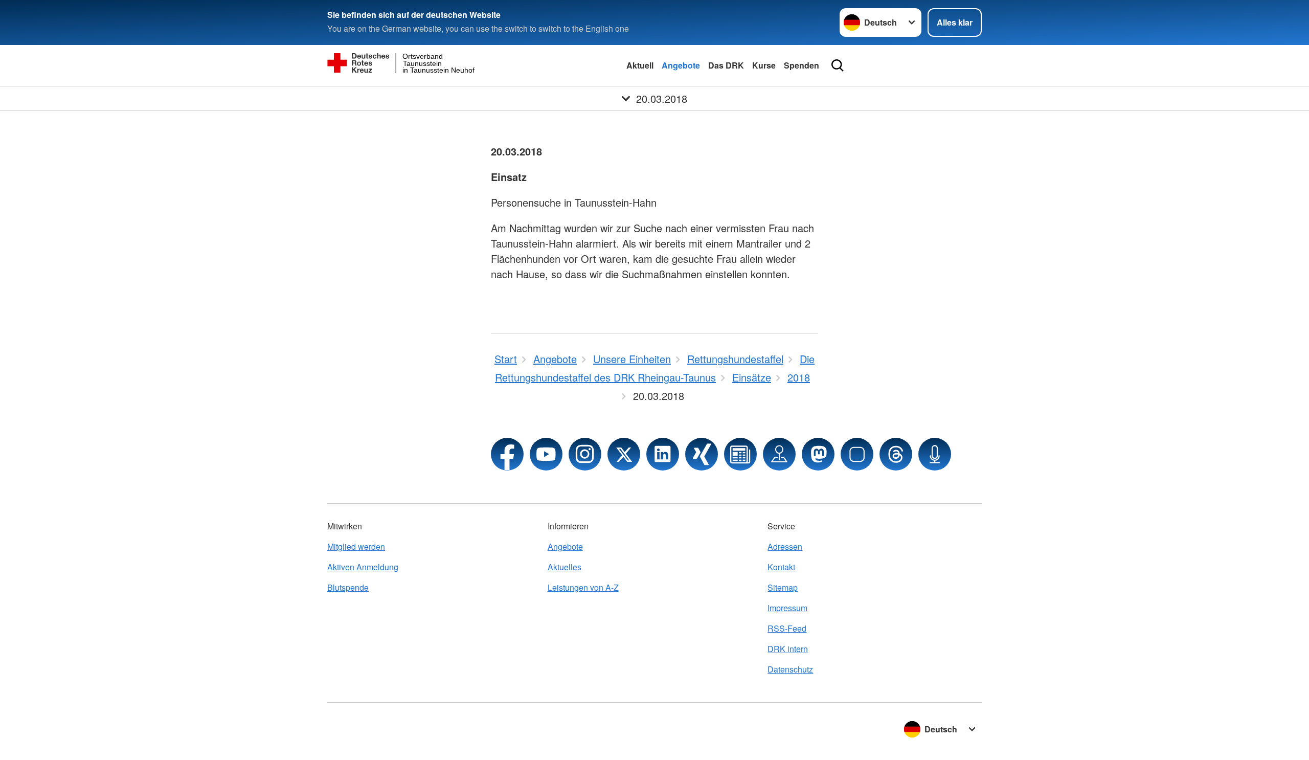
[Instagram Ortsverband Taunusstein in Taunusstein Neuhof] (585, 454)
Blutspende (348, 587)
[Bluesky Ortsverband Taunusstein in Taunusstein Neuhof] (857, 454)
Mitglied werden (356, 546)
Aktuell (639, 65)
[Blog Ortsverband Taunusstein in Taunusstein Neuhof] (740, 454)
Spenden (801, 65)
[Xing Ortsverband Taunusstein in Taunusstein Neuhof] (701, 454)
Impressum (787, 608)
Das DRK (726, 65)
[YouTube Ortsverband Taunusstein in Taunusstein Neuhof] (546, 454)
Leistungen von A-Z (583, 587)
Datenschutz (790, 669)
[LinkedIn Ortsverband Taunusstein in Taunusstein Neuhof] (662, 454)
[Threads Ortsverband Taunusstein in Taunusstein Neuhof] (895, 454)
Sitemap (783, 587)
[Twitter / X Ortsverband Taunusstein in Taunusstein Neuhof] (623, 454)
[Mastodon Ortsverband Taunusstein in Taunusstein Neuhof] (818, 454)
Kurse (764, 65)
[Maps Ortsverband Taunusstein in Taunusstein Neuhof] (779, 454)
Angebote (681, 65)
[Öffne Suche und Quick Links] (837, 65)
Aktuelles (564, 567)
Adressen (785, 546)
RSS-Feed (787, 628)
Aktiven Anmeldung (362, 567)
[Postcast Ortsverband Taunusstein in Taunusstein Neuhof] (934, 454)
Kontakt (781, 567)
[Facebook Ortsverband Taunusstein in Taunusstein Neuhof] (507, 454)
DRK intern (788, 649)
